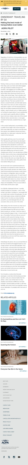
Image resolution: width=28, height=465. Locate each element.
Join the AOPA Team (7, 395)
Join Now (17, 8)
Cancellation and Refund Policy (12, 418)
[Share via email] (17, 34)
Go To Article (22, 323)
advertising (6, 411)
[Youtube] (19, 457)
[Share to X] (10, 34)
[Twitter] (8, 457)
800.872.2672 (4, 451)
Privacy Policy (7, 421)
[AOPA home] (5, 9)
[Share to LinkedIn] (13, 34)
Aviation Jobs (6, 425)
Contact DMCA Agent (8, 431)
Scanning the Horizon (8, 345)
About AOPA (5, 381)
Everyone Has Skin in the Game (12, 369)
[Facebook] (3, 457)
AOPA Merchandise (8, 428)
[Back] (2, 13)
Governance (6, 392)
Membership (5, 386)
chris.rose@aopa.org (9, 293)
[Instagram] (14, 457)
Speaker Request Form (8, 400)
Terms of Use (6, 415)
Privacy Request (7, 435)
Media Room (6, 408)
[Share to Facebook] (7, 34)
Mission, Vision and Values (9, 389)
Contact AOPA (6, 405)
